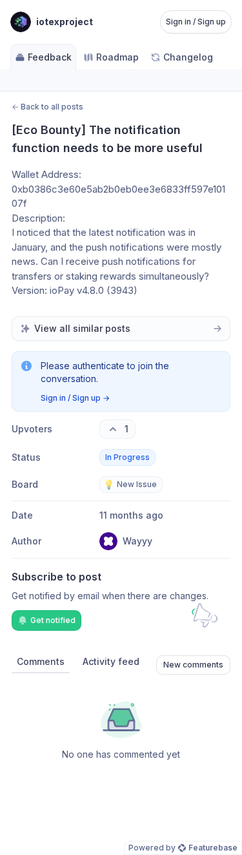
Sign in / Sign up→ (75, 398)
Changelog (188, 57)
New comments (193, 664)
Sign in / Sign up (196, 21)
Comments (41, 661)
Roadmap (117, 57)
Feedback (50, 57)
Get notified (53, 620)
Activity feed (111, 661)
